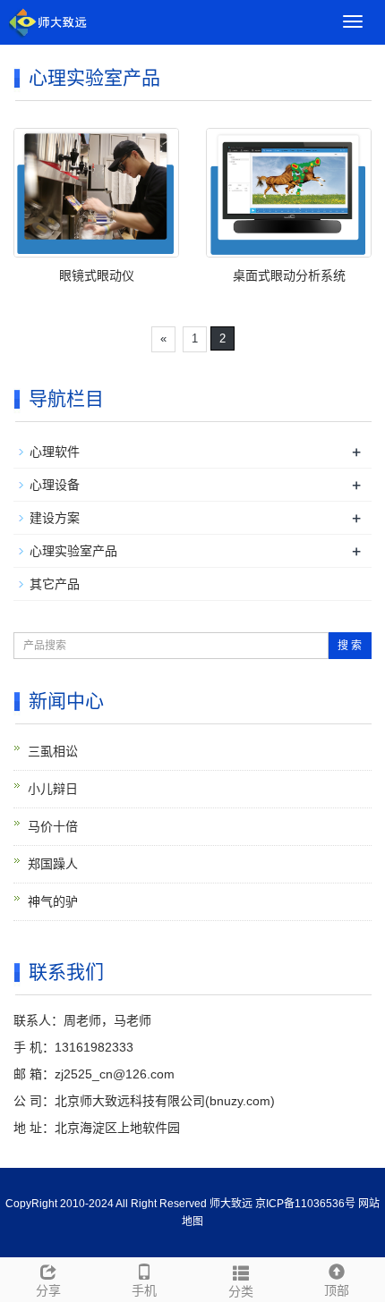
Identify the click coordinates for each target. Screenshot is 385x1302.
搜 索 (350, 645)
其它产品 (55, 584)
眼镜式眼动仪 (96, 275)
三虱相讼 (53, 751)
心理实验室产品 (73, 551)
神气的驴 (53, 901)
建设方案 (55, 518)
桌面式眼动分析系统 (289, 275)
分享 (48, 1290)
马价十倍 (53, 826)
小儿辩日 (53, 789)
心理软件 (55, 451)
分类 (240, 1291)
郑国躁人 (53, 864)
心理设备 (55, 485)
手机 (144, 1290)
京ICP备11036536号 (305, 1203)
